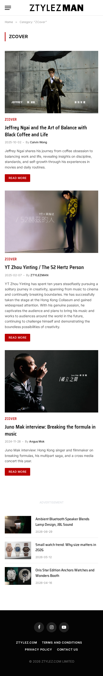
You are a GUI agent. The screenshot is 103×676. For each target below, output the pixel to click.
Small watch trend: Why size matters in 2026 (65, 547)
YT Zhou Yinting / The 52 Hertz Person (44, 267)
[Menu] (8, 7)
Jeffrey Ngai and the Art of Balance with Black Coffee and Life (46, 131)
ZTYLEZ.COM (26, 642)
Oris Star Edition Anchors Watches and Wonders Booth (64, 573)
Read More (17, 178)
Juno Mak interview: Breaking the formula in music (50, 430)
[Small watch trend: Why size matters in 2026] (18, 550)
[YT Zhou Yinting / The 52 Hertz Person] (51, 222)
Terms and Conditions (62, 642)
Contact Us (67, 649)
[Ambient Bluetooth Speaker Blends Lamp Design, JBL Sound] (18, 524)
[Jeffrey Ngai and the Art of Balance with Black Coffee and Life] (51, 82)
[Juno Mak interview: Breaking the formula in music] (51, 381)
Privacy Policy (38, 649)
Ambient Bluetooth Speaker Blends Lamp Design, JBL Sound (62, 521)
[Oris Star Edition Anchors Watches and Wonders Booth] (18, 576)
